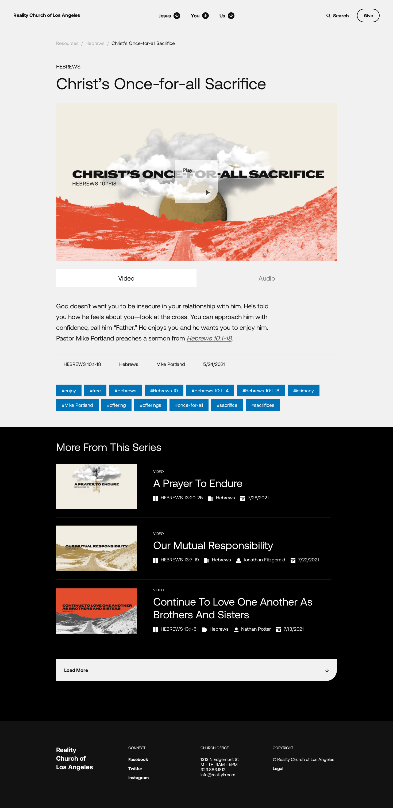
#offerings (150, 405)
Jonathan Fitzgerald (264, 559)
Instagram (138, 777)
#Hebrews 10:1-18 (260, 390)
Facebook (138, 759)
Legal (278, 768)
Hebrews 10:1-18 (209, 338)
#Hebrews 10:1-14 (210, 390)
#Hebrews (125, 390)
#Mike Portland (77, 405)
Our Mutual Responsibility (213, 544)
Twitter (135, 768)
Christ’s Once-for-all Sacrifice (143, 43)
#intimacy (303, 390)
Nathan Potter (256, 629)
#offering (116, 405)
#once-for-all (189, 405)
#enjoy (69, 390)
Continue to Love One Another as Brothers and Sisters (233, 608)
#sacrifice (227, 405)
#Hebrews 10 (164, 390)
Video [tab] (126, 278)
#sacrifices (262, 405)
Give (368, 15)
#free (95, 390)
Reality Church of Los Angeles (46, 15)
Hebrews (95, 43)
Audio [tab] (267, 278)
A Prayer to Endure (197, 482)
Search (341, 15)
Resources (67, 43)
